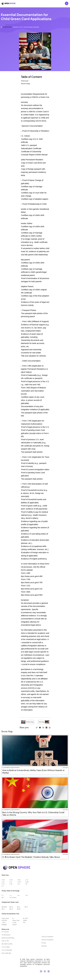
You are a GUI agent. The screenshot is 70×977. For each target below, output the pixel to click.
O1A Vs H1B (5, 941)
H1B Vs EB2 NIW (6, 953)
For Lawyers (5, 932)
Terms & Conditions (47, 936)
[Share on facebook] (40, 727)
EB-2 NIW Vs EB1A (7, 944)
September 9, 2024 (17, 27)
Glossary (44, 946)
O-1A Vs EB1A (6, 947)
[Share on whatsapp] (49, 727)
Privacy (43, 943)
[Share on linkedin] (46, 727)
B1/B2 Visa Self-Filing (8, 938)
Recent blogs (25, 84)
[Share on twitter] (43, 727)
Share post (24, 81)
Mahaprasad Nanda (7, 27)
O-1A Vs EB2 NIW (7, 950)
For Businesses (6, 935)
